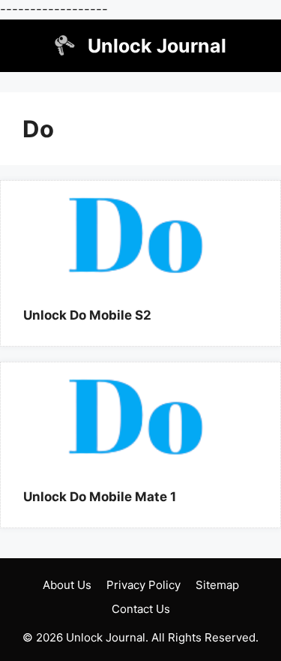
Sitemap (217, 585)
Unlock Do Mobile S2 (87, 315)
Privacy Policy (143, 585)
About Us (67, 585)
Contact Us (141, 609)
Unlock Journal (157, 46)
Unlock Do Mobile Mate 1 (99, 496)
